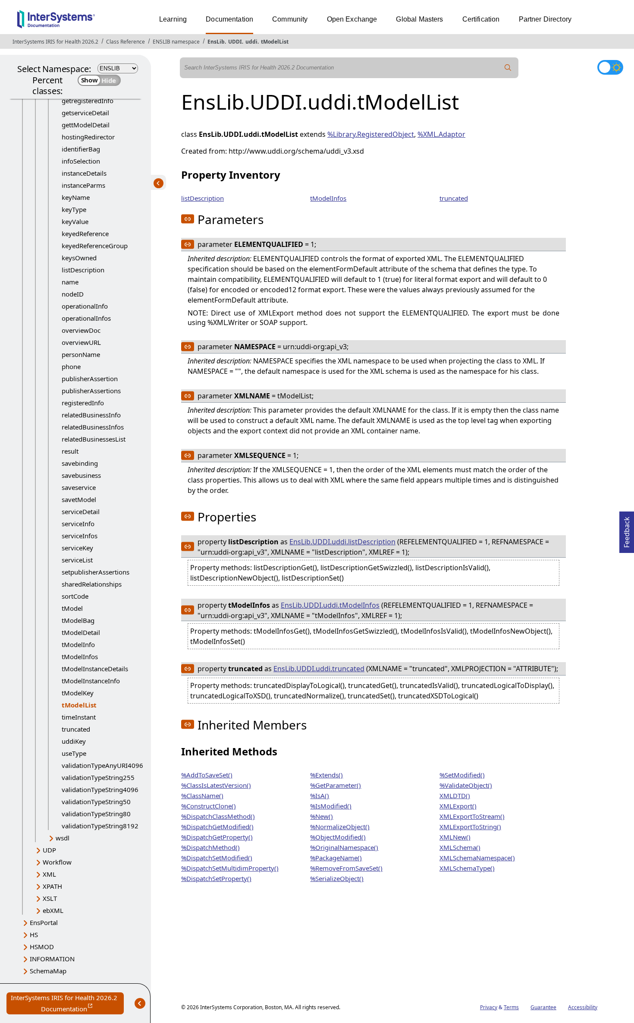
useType (74, 753)
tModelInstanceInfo (91, 680)
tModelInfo (78, 644)
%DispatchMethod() (210, 847)
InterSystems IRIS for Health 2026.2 (55, 41)
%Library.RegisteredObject (370, 134)
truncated (76, 729)
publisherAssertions (91, 390)
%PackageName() (336, 857)
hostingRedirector (88, 137)
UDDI (235, 41)
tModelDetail (81, 632)
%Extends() (326, 774)
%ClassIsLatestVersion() (216, 785)
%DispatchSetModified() (216, 857)
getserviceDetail (85, 112)
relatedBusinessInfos (93, 427)
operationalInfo (85, 306)
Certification (481, 19)
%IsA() (319, 795)
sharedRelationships (92, 584)
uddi (251, 41)
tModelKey (78, 692)
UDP (49, 850)
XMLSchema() (459, 847)
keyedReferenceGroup (95, 245)
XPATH (52, 886)
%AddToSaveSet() (206, 774)
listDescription (83, 269)
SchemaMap (48, 970)
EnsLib (216, 41)
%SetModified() (462, 774)
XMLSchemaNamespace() (477, 857)
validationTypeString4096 (100, 789)
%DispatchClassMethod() (218, 816)
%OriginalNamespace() (344, 847)
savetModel (79, 499)
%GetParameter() (335, 785)
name (70, 282)
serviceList (77, 560)
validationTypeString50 (96, 801)
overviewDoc (81, 330)
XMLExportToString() (470, 826)
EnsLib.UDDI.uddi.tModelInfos (330, 605)
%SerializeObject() (337, 878)
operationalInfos (86, 318)
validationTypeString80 (96, 813)
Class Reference (125, 41)
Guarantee (543, 1007)
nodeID (73, 294)
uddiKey (74, 741)
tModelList (275, 41)
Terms (511, 1007)
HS (34, 934)
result (70, 451)
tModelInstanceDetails (95, 668)
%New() (321, 816)
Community (290, 19)
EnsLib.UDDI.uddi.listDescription (342, 541)
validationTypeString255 (98, 777)
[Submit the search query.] (508, 67)
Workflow (57, 862)
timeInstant (79, 717)
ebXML (53, 910)
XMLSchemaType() (467, 868)
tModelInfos (80, 656)
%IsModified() (331, 806)
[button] (187, 218)
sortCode (75, 596)
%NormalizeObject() (340, 826)
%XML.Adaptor (441, 134)
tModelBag (78, 620)
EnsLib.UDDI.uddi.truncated (318, 668)
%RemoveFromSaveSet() (346, 868)
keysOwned (79, 257)
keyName (76, 197)
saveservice (79, 487)
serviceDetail (81, 511)
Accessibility (582, 1007)
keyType (74, 209)
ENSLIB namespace (176, 41)
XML (49, 874)
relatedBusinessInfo (91, 414)
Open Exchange (352, 19)
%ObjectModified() (338, 837)
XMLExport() (458, 806)
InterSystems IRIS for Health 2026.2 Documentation (67, 1003)
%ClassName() (202, 795)
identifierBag (81, 149)
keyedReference (85, 233)
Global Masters (419, 19)
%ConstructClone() (208, 806)
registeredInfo (83, 402)
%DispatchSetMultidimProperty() (230, 868)
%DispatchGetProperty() (217, 837)
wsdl (62, 838)
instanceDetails (84, 173)
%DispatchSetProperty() (216, 878)
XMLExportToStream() (472, 816)
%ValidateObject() (465, 785)
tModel (72, 608)
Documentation (229, 19)
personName (81, 354)
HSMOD (42, 946)
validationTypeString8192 (100, 825)
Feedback (626, 530)
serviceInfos (79, 535)
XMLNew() (455, 837)
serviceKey (77, 547)
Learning (173, 19)
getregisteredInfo (87, 100)
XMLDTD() (454, 795)
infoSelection (81, 161)
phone (71, 366)
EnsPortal (44, 922)
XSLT (50, 898)
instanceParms (83, 185)
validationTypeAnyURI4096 (102, 765)
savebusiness (81, 475)
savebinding (80, 463)
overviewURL (81, 342)
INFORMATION (52, 958)
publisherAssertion (90, 378)
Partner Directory (545, 19)
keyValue (75, 221)
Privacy (488, 1007)
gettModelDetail (86, 124)
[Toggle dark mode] (610, 67)
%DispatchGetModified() (217, 826)
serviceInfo (78, 523)
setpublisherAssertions (95, 572)
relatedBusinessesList (94, 439)
